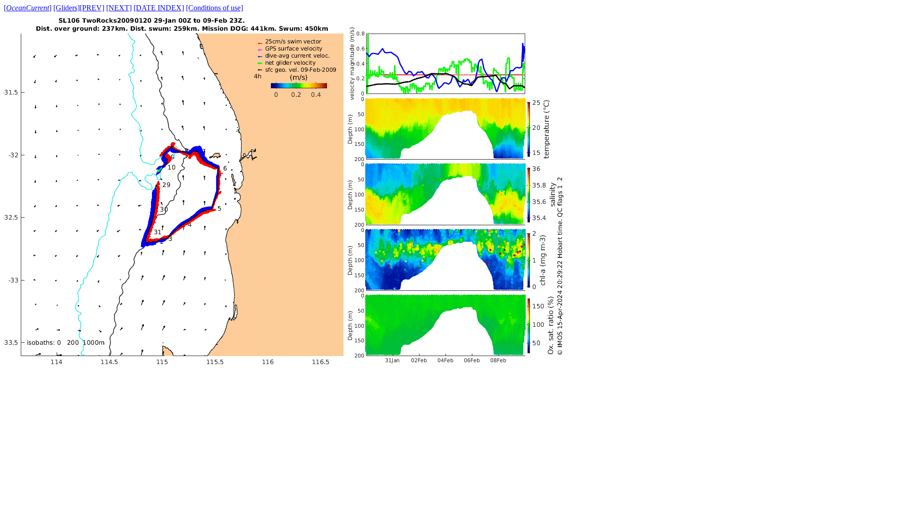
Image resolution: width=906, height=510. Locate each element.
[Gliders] (66, 8)
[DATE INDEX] (159, 8)
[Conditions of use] (214, 8)
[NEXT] (119, 8)
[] (27, 8)
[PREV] (92, 8)
